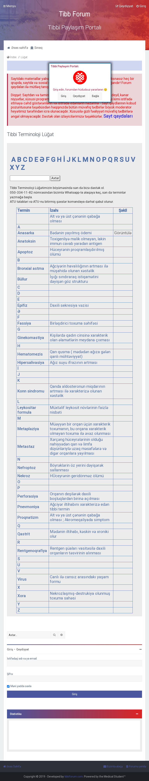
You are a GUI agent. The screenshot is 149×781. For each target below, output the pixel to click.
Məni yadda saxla (20, 686)
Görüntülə (123, 233)
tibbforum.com (73, 776)
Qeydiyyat (79, 96)
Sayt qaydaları (118, 116)
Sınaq (38, 48)
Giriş (63, 96)
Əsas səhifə (19, 48)
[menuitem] (141, 6)
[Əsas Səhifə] (74, 14)
